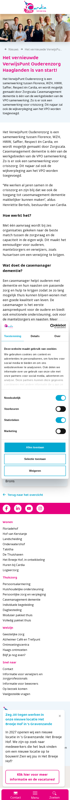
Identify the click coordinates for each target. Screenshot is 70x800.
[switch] (61, 409)
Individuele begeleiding (18, 605)
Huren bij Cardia (14, 565)
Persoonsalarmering (17, 584)
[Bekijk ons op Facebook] (6, 508)
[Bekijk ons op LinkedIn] (18, 508)
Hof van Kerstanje (15, 534)
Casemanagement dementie (21, 600)
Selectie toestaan (35, 458)
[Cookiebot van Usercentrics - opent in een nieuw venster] (50, 326)
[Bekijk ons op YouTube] (29, 508)
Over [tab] (57, 336)
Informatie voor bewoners (20, 684)
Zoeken (54, 797)
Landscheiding (12, 539)
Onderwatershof (14, 544)
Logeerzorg (11, 570)
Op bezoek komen (15, 689)
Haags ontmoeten (15, 650)
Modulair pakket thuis (17, 615)
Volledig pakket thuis (17, 620)
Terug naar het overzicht (25, 495)
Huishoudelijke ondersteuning (23, 589)
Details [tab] (35, 336)
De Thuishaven (13, 554)
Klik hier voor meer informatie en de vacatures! (32, 776)
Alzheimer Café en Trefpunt (21, 639)
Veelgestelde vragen (16, 694)
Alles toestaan (35, 447)
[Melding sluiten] (60, 716)
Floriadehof (10, 529)
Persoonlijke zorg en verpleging (24, 594)
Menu (35, 798)
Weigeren (35, 470)
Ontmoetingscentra (16, 645)
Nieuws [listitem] (13, 49)
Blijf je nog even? (14, 655)
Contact (8, 669)
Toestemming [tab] (12, 336)
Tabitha (8, 549)
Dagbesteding (12, 610)
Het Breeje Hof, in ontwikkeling (24, 560)
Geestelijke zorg (13, 634)
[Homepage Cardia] (35, 7)
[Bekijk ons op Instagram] (40, 508)
